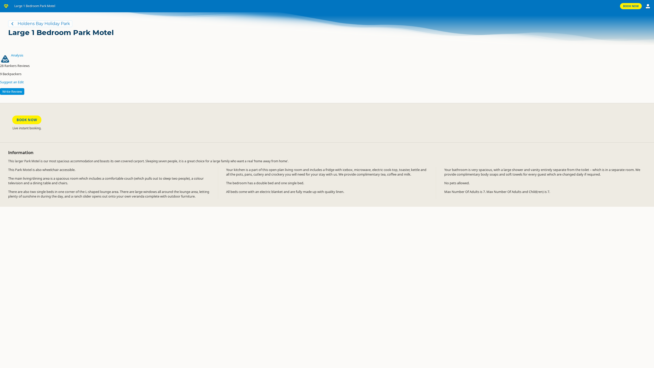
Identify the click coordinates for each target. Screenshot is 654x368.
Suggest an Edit (12, 82)
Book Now (631, 6)
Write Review (12, 91)
